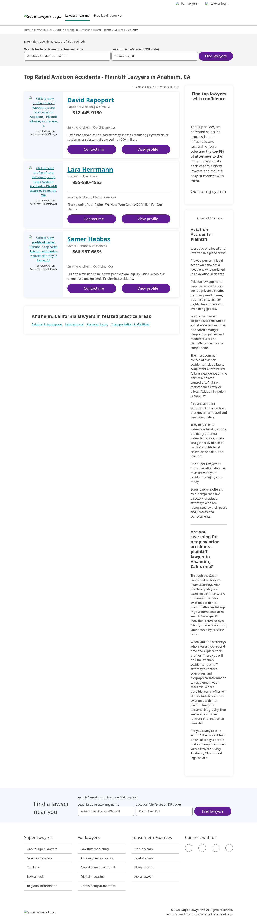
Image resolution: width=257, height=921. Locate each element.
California (120, 29)
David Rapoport (90, 100)
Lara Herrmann (90, 169)
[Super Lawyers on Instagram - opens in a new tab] (202, 848)
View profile (148, 149)
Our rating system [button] (208, 191)
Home (27, 29)
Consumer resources (151, 837)
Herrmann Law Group (83, 176)
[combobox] (67, 56)
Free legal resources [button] (108, 15)
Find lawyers (216, 56)
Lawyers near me (77, 15)
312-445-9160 (87, 113)
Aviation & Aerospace (67, 29)
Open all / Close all (210, 218)
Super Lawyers (38, 837)
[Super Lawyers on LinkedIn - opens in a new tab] (229, 848)
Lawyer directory (43, 29)
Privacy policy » (207, 914)
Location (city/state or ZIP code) (135, 49)
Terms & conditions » (180, 914)
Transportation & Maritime (130, 324)
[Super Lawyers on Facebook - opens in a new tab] (188, 848)
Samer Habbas (88, 239)
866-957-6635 (87, 252)
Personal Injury (97, 324)
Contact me (94, 149)
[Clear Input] (106, 56)
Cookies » (226, 914)
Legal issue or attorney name (98, 804)
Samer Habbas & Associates (87, 246)
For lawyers (89, 837)
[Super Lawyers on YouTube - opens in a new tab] (215, 848)
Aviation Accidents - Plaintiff (96, 29)
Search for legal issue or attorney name (53, 49)
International (74, 324)
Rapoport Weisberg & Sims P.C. (89, 106)
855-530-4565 (87, 182)
